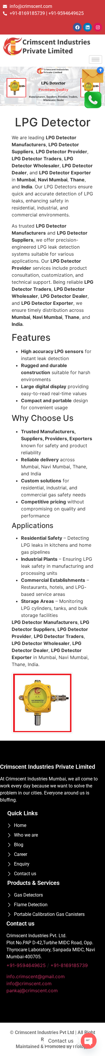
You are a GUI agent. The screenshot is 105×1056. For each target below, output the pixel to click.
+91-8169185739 (69, 965)
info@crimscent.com (29, 983)
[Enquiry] (92, 75)
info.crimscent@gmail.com (35, 976)
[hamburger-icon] (95, 59)
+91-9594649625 (26, 965)
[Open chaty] (89, 1041)
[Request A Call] (92, 99)
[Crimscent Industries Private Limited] (52, 46)
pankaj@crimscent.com (32, 990)
